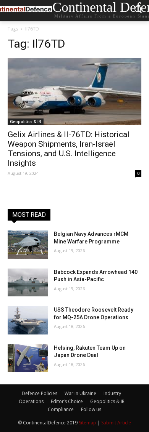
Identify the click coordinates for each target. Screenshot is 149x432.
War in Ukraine (80, 393)
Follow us (91, 409)
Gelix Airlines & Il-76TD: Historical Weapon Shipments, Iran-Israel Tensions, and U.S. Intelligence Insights (69, 149)
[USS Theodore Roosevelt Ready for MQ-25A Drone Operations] (28, 320)
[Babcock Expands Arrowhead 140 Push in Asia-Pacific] (28, 283)
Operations (31, 401)
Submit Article (116, 422)
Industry (112, 393)
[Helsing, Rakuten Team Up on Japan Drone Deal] (28, 358)
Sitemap (87, 422)
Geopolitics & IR (25, 121)
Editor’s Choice (67, 401)
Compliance (61, 409)
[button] (137, 10)
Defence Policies (39, 393)
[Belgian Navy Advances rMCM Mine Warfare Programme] (28, 244)
